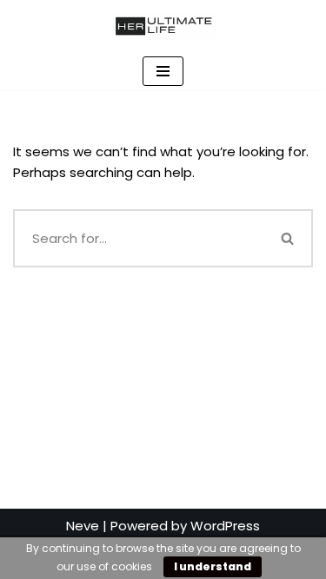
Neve (82, 525)
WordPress (225, 525)
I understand (212, 566)
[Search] (288, 238)
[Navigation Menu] (163, 71)
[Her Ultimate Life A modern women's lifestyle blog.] (163, 26)
